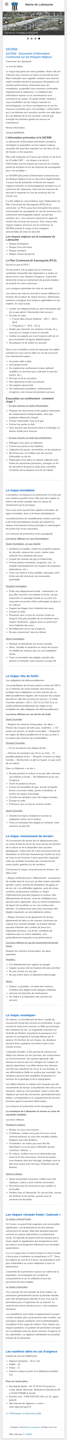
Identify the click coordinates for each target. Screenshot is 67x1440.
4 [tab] (39, 38)
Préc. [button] (6, 22)
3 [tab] (35, 38)
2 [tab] (32, 38)
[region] (33, 23)
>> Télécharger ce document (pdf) (23, 1413)
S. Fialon (27, 1434)
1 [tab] (28, 38)
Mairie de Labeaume (39, 4)
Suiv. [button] (60, 22)
